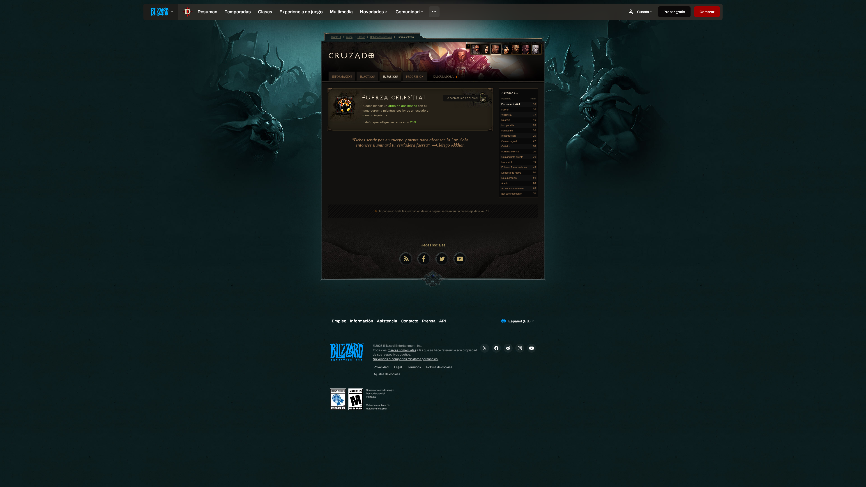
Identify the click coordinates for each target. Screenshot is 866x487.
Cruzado (351, 56)
